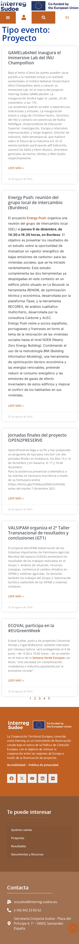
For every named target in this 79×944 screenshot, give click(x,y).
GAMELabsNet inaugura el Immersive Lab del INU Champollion (34, 58)
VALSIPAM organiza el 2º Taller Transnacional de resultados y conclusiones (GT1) (39, 533)
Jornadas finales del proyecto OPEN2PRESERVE (37, 437)
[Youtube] (32, 778)
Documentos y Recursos (27, 854)
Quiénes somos (21, 830)
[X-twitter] (21, 778)
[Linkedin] (42, 778)
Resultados (18, 846)
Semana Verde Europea (48, 658)
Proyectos (17, 838)
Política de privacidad (43, 765)
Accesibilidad (16, 765)
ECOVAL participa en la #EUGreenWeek (31, 628)
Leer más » (16, 168)
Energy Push (36, 218)
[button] (43, 17)
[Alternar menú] (8, 17)
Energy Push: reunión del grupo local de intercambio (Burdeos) (35, 202)
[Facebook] (11, 778)
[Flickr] (52, 778)
